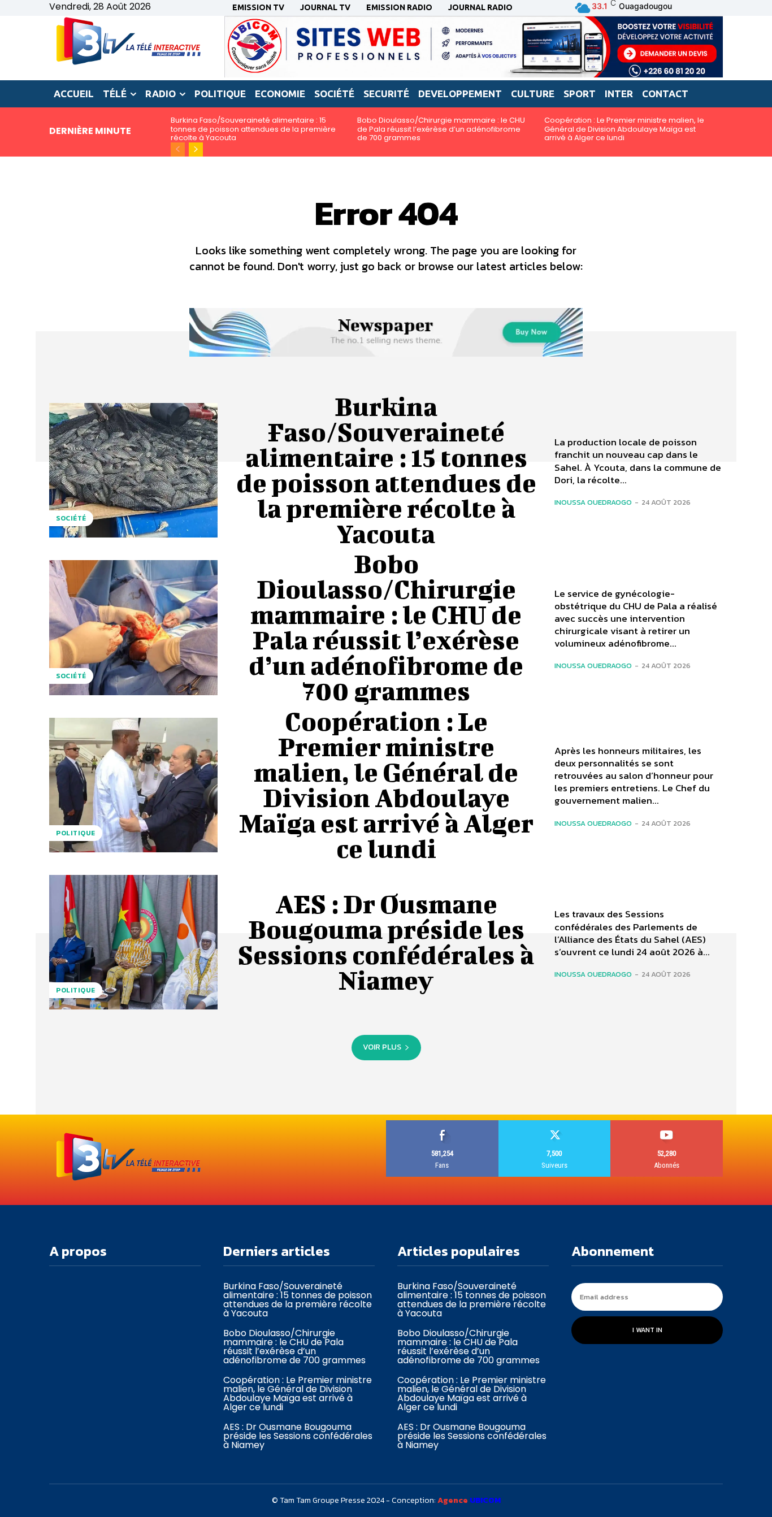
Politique (76, 833)
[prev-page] (178, 149)
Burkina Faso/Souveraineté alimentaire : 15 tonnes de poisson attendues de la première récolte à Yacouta (253, 129)
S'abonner (667, 1124)
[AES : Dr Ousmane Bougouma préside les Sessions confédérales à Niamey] (133, 942)
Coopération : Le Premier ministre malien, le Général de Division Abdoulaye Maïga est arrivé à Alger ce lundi (624, 129)
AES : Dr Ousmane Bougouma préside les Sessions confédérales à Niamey (386, 942)
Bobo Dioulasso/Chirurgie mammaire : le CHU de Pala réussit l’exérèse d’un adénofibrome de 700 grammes (441, 129)
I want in (647, 1330)
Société (71, 518)
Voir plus (382, 1047)
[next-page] (196, 149)
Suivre (554, 1124)
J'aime (442, 1124)
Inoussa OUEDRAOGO (593, 502)
